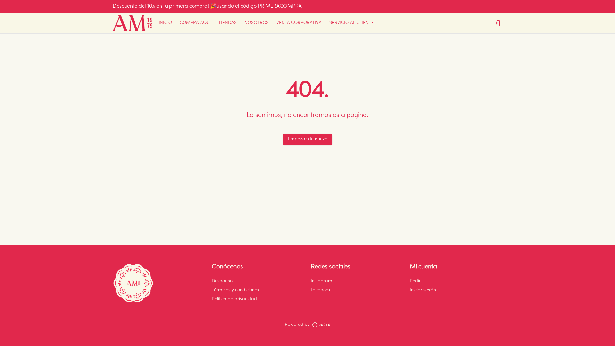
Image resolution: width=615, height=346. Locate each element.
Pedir (415, 281)
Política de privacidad (234, 299)
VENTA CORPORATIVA (299, 23)
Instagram (321, 281)
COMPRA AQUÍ (195, 23)
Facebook (320, 290)
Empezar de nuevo (307, 139)
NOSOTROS (256, 23)
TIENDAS (227, 23)
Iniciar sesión (423, 290)
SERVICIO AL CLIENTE (351, 23)
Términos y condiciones (235, 290)
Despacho (222, 281)
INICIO (165, 23)
